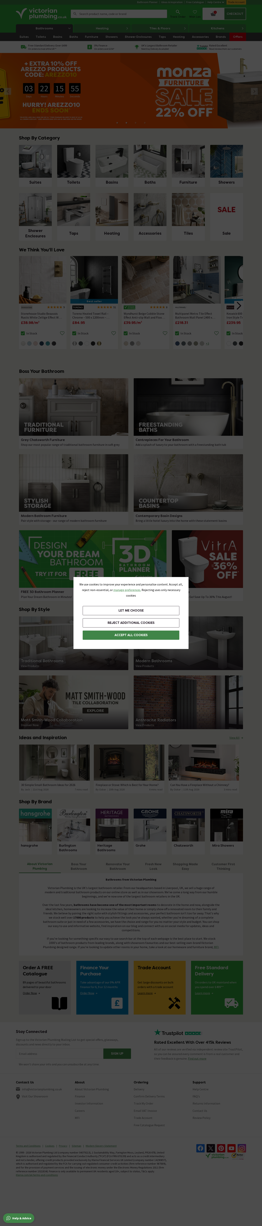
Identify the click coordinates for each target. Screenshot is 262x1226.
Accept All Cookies (131, 635)
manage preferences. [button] (127, 590)
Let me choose (131, 610)
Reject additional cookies (131, 623)
